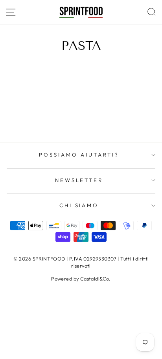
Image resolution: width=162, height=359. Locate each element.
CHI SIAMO (79, 205)
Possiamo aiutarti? (79, 154)
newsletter (79, 180)
